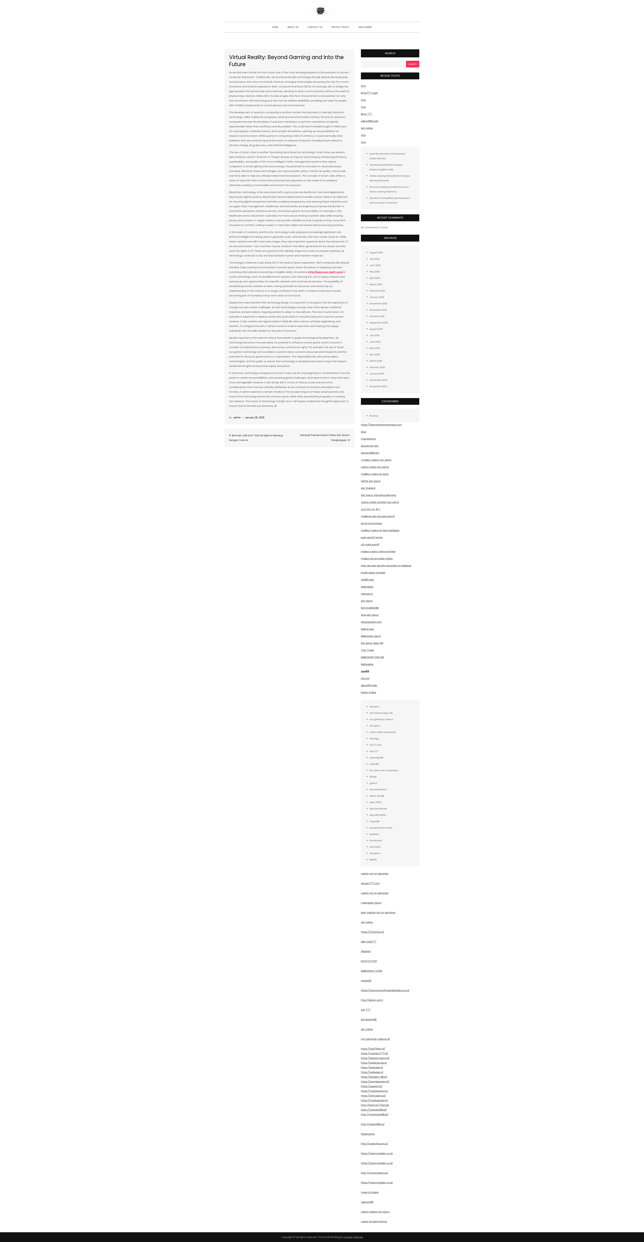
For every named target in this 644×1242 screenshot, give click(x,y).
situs (363, 431)
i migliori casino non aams (376, 460)
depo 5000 (375, 802)
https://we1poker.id (372, 1072)
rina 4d (365, 678)
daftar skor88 (376, 795)
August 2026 (376, 252)
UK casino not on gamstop (383, 770)
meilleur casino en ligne (375, 474)
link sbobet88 (369, 1019)
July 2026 (374, 259)
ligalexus (374, 834)
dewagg (374, 738)
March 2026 (375, 284)
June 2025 (375, 341)
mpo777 (373, 751)
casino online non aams (375, 467)
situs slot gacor (370, 615)
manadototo (368, 439)
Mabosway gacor (371, 636)
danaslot (374, 706)
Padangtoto (368, 1134)
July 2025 (374, 335)
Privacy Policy (341, 27)
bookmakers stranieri (373, 572)
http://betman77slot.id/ (375, 1105)
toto (363, 86)
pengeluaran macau (380, 827)
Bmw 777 (366, 114)
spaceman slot (370, 446)
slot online (367, 128)
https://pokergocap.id (374, 1063)
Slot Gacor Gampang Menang (378, 495)
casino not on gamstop (374, 873)
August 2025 (376, 329)
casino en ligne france (374, 1221)
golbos (373, 783)
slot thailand (368, 488)
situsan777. (367, 883)
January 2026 (376, 297)
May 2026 (374, 271)
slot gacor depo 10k (372, 643)
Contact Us (315, 27)
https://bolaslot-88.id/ (374, 1077)
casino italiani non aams (375, 1211)
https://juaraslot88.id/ (374, 1109)
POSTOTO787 (369, 961)
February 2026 (377, 290)
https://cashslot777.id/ (374, 1053)
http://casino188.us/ (373, 1124)
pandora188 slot (370, 453)
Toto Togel (367, 650)
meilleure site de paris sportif (378, 516)
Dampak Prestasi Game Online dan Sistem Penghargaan (325, 437)
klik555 (373, 859)
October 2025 (377, 316)
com (377, 883)
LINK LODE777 (368, 941)
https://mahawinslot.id (374, 1091)
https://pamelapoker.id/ (375, 1081)
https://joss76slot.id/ (373, 1048)
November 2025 (378, 310)
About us (293, 27)
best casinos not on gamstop (378, 912)
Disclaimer (365, 27)
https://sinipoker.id (372, 1067)
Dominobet (375, 840)
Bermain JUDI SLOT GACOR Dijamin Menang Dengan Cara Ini (256, 438)
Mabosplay (367, 586)
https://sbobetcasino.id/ (375, 1058)
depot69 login (369, 685)
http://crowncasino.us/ (374, 1173)
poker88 (374, 764)
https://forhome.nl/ (372, 932)
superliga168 (376, 757)
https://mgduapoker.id (374, 1100)
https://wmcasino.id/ (373, 1095)
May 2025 (374, 348)
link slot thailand (378, 789)
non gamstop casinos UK (375, 1039)
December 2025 (378, 303)
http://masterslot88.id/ (374, 1114)
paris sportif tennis (372, 537)
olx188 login (367, 579)
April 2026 (374, 278)
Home (275, 27)
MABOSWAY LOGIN (371, 971)
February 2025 (377, 367)
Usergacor (367, 594)
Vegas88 (374, 821)
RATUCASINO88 (370, 608)
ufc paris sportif (370, 544)
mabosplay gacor (371, 902)
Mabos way (367, 629)
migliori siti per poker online (377, 558)
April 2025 (374, 354)
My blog (373, 415)
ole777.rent (375, 744)
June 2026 (375, 265)
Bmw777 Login (369, 93)
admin (237, 417)
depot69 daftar (377, 815)
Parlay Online (368, 692)
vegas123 (366, 980)
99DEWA (366, 951)
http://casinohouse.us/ (374, 1143)
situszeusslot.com (371, 622)
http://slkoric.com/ (372, 1000)
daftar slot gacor (371, 481)
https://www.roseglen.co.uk (377, 1153)
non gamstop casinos (381, 719)
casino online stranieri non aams (380, 502)
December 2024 (378, 380)
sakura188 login (370, 121)
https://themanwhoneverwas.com (381, 424)
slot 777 (365, 1010)
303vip (373, 776)
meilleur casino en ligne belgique (380, 530)
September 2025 (378, 322)
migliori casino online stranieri (378, 551)
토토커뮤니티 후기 (370, 509)
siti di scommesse (371, 523)
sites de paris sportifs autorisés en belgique (386, 565)
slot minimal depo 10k (381, 713)
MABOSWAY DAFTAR (372, 657)
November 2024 (378, 386)
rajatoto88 (367, 1202)
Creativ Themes (353, 1237)
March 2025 (375, 361)
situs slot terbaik (378, 808)
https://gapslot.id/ (371, 1086)
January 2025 (376, 373)
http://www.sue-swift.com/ (325, 272)
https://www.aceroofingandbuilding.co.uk (385, 990)
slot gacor (367, 601)
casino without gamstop (382, 732)
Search (390, 53)
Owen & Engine (370, 1192)
